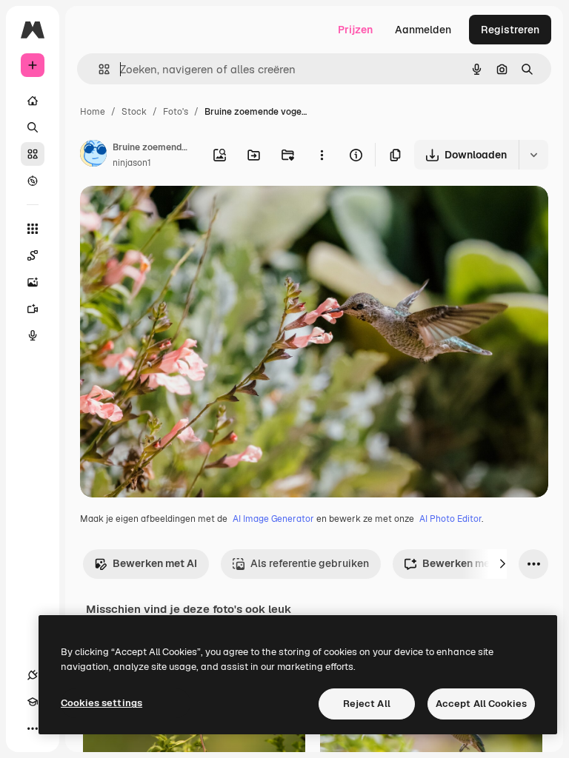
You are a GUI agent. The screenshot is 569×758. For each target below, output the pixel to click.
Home (92, 112)
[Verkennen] (32, 180)
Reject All (366, 703)
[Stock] (32, 154)
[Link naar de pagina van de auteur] (93, 155)
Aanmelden (423, 29)
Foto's (175, 112)
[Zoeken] (32, 127)
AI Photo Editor (450, 519)
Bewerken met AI (155, 563)
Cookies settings (101, 703)
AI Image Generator (273, 519)
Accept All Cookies (481, 703)
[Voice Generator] (32, 335)
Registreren (510, 29)
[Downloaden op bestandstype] (533, 155)
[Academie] (32, 702)
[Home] (32, 101)
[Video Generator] (32, 309)
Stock (134, 112)
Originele (177, 214)
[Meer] (32, 728)
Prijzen (355, 29)
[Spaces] (32, 255)
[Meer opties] (321, 155)
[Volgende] (502, 564)
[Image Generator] (32, 282)
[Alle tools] (32, 229)
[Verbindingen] (32, 675)
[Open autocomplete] (98, 69)
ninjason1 (132, 163)
